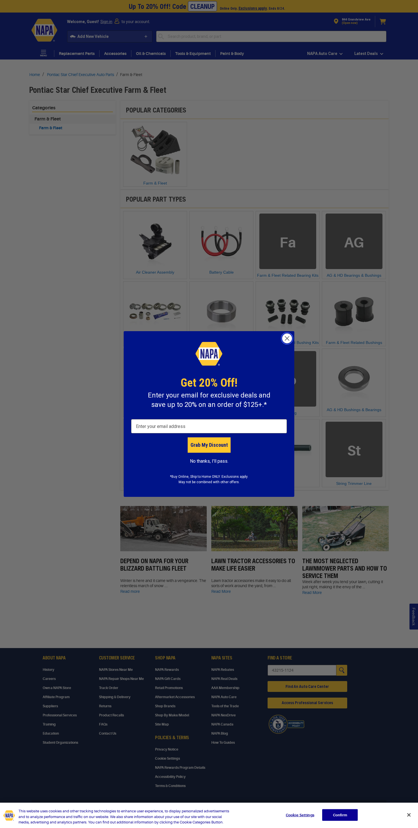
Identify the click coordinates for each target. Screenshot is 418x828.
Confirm (340, 815)
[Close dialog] (287, 338)
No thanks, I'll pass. (209, 461)
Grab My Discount (209, 445)
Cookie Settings (300, 815)
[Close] (409, 815)
